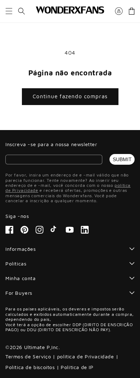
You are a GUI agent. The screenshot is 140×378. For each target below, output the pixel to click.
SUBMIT (122, 159)
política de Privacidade (85, 356)
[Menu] (9, 11)
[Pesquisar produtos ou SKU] (21, 11)
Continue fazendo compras (70, 96)
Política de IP (77, 367)
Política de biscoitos (30, 367)
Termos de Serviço (28, 356)
